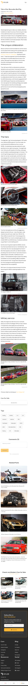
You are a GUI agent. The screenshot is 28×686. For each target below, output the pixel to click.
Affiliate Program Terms (6, 670)
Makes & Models (4, 647)
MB (20, 427)
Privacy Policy (4, 665)
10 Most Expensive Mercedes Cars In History (11, 534)
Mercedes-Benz (14, 402)
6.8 (23, 415)
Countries (3, 652)
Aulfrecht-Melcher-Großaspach (9, 54)
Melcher (12, 419)
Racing (4, 431)
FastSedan (5, 423)
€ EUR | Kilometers (5, 679)
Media (2, 663)
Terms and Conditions (5, 668)
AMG (4, 427)
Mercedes (16, 431)
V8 (10, 431)
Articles (16, 644)
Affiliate (16, 652)
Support (2, 660)
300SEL (11, 415)
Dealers (2, 654)
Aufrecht (4, 419)
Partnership (17, 654)
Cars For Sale (4, 644)
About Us (17, 649)
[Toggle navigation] (25, 2)
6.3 (17, 415)
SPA (19, 419)
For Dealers (17, 647)
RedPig (4, 415)
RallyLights (13, 423)
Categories (3, 649)
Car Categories (20, 392)
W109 (21, 423)
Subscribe (14, 629)
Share (23, 683)
